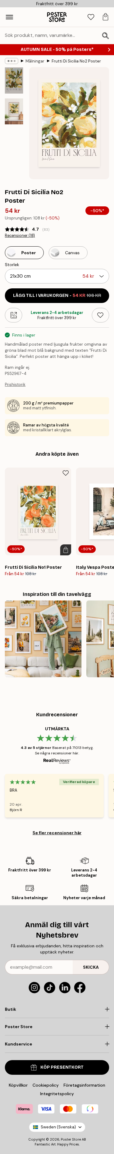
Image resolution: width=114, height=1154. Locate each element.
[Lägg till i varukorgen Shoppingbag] (65, 549)
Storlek (12, 264)
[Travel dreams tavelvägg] (43, 638)
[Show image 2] (14, 111)
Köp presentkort (62, 1067)
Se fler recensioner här (57, 832)
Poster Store (71, 1139)
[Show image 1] (14, 80)
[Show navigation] (9, 17)
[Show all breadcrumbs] (11, 61)
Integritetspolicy (57, 1093)
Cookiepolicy (46, 1085)
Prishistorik (15, 384)
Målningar (35, 61)
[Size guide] (13, 315)
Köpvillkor (18, 1085)
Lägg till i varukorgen (57, 295)
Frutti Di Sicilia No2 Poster (76, 61)
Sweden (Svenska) (58, 1127)
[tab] (91, 17)
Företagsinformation (84, 1085)
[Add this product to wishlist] (100, 315)
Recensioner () (20, 235)
